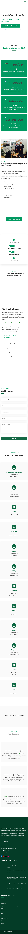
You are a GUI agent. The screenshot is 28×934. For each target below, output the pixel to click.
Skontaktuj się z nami (10, 25)
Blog (2, 913)
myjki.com (20, 753)
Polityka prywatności (5, 915)
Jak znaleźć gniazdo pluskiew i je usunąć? (11, 322)
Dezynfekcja (14, 69)
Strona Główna (4, 901)
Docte (5, 796)
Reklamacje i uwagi (4, 918)
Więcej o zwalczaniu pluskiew (11, 336)
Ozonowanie (14, 123)
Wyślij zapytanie (14, 219)
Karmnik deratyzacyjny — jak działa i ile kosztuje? (16, 883)
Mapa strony (3, 920)
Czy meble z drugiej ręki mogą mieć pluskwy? (15, 888)
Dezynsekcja (14, 87)
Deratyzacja (14, 105)
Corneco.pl (6, 774)
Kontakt (2, 923)
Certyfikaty (3, 910)
